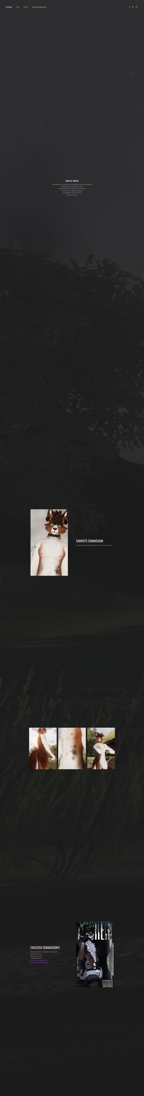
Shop (17, 7)
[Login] (133, 6)
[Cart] (137, 7)
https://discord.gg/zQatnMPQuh (40, 962)
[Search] (130, 7)
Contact (26, 7)
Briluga (9, 7)
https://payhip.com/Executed (39, 960)
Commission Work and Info (39, 7)
